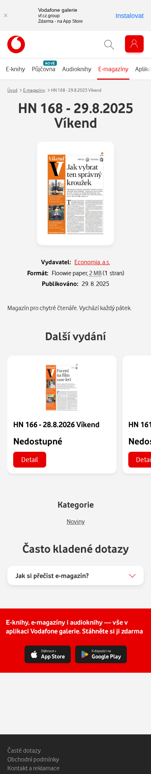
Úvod (12, 90)
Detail (29, 459)
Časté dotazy (24, 750)
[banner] (16, 44)
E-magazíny (34, 90)
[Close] (5, 15)
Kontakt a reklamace (33, 768)
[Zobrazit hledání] (109, 44)
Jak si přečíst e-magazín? (52, 575)
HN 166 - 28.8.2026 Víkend (56, 424)
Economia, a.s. (92, 262)
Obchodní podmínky (33, 759)
